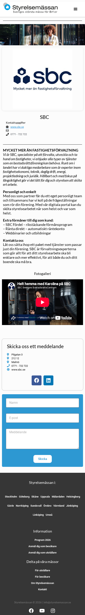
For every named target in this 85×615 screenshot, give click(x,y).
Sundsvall (36, 505)
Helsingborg (73, 496)
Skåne (35, 496)
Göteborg (24, 496)
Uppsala (45, 496)
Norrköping (22, 505)
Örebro (47, 505)
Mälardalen (58, 496)
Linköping (38, 514)
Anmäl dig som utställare (42, 552)
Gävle (10, 505)
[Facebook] (37, 380)
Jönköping (72, 505)
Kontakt (42, 589)
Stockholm (11, 496)
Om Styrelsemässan (42, 583)
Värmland (58, 505)
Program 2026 (43, 539)
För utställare (42, 570)
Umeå (49, 514)
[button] (75, 9)
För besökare (42, 576)
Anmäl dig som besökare (42, 546)
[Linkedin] (48, 380)
